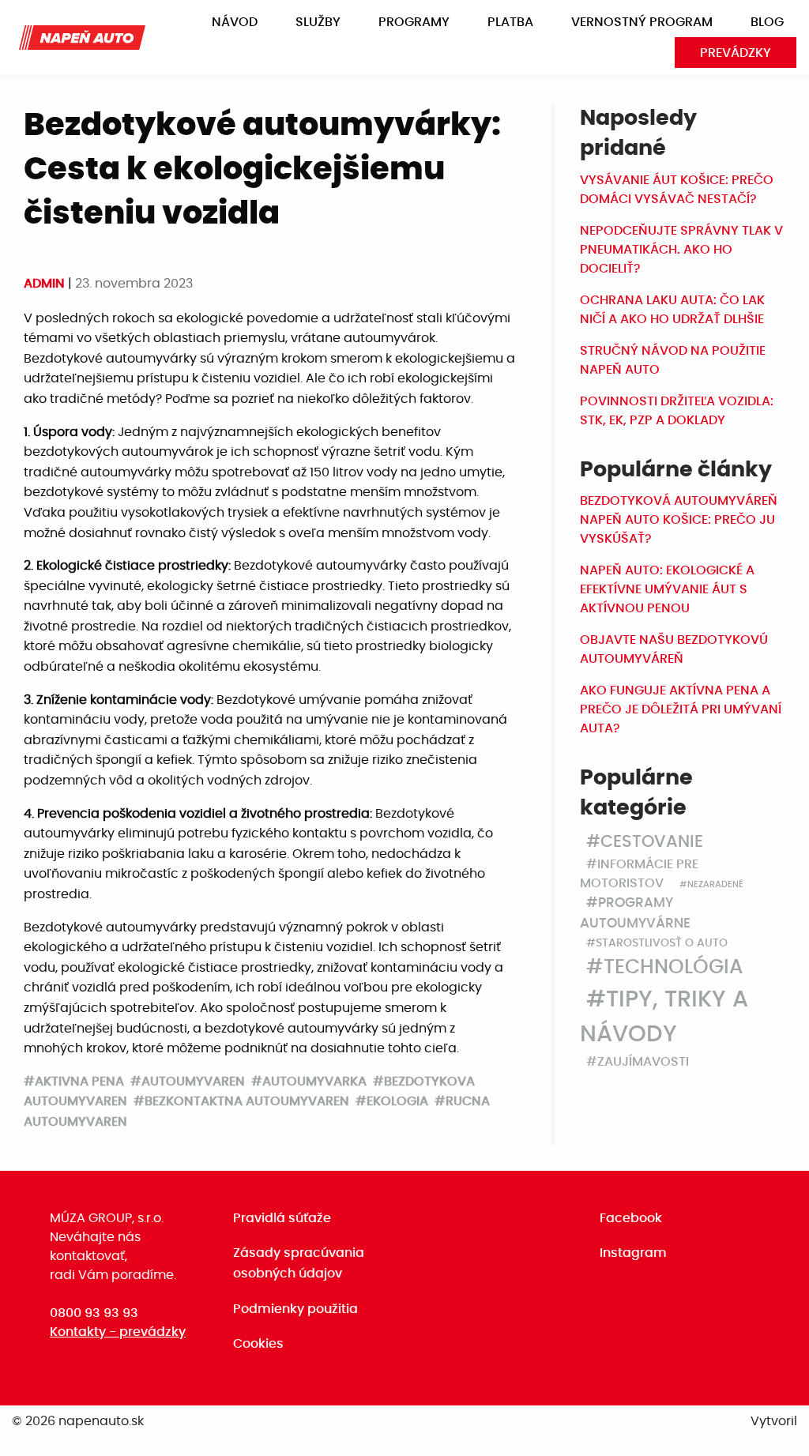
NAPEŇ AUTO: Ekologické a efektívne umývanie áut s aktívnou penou (667, 589)
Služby (318, 22)
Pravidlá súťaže (282, 1218)
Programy (414, 22)
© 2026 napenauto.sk (78, 1421)
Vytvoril (774, 1421)
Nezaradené (715, 884)
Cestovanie (651, 841)
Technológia (673, 967)
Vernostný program (642, 22)
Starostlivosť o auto (662, 943)
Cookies (258, 1343)
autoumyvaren (193, 1081)
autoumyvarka (314, 1081)
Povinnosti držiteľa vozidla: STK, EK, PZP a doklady (676, 411)
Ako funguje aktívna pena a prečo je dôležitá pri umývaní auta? (680, 709)
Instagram (633, 1253)
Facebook (631, 1218)
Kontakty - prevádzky (118, 1332)
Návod (235, 22)
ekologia (397, 1101)
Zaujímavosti (643, 1061)
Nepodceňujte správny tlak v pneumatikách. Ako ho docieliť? (681, 249)
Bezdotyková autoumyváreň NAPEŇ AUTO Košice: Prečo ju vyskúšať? (678, 520)
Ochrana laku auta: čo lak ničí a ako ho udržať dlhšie (672, 309)
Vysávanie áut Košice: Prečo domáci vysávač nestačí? (676, 189)
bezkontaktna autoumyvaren (247, 1101)
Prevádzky (735, 53)
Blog (767, 22)
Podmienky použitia (295, 1309)
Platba (510, 22)
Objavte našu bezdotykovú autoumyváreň (674, 649)
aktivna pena (79, 1081)
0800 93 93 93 (94, 1313)
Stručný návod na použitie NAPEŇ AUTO (673, 360)
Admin (46, 283)
